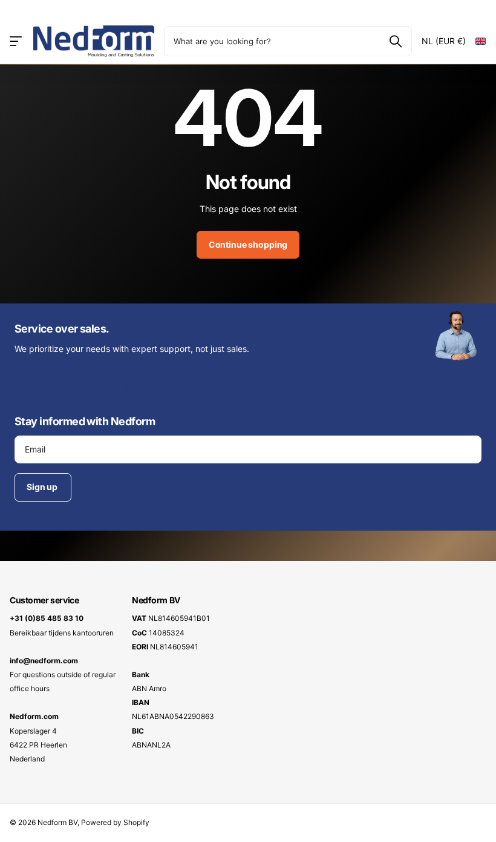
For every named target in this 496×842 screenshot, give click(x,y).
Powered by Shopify (115, 822)
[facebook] (91, 385)
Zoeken (395, 41)
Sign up (43, 487)
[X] (126, 386)
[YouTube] (56, 385)
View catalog (17, 41)
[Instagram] (20, 385)
